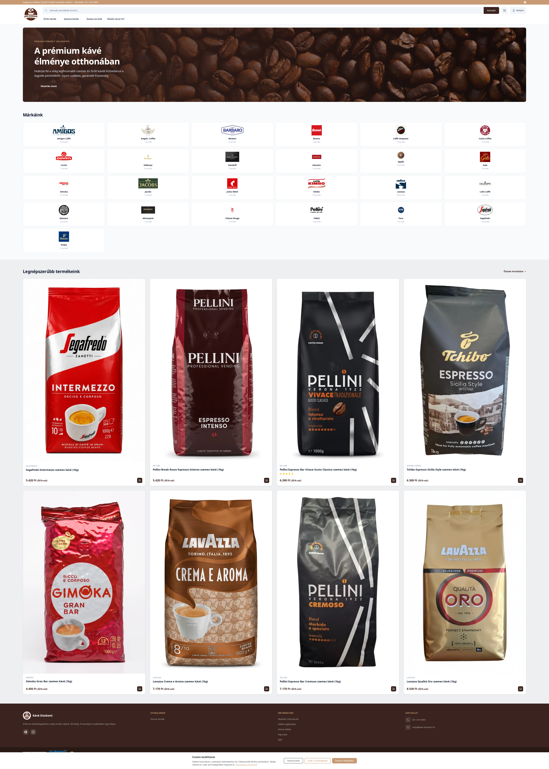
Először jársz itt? (116, 18)
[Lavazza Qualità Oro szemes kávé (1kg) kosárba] (520, 688)
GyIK (280, 739)
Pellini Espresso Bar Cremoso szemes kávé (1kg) (310, 681)
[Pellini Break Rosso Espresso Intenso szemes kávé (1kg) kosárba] (266, 480)
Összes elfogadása (344, 760)
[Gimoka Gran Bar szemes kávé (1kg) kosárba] (139, 688)
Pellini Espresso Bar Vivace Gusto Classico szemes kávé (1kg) (318, 469)
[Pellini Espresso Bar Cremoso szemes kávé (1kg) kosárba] (393, 688)
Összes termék (94, 18)
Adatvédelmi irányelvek (246, 764)
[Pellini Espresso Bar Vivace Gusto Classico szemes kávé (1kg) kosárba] (393, 480)
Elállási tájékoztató (287, 724)
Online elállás (284, 729)
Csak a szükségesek (318, 760)
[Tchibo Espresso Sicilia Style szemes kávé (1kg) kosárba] (520, 480)
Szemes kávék (71, 18)
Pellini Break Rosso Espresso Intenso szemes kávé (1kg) (188, 469)
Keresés (491, 10)
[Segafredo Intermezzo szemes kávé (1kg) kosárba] (139, 480)
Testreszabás (293, 760)
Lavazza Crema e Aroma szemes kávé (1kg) (180, 681)
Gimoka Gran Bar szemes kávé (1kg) (49, 681)
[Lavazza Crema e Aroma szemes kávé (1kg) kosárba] (266, 688)
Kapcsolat (282, 734)
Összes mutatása (513, 271)
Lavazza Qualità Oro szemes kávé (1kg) (432, 681)
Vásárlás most (49, 86)
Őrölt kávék (49, 18)
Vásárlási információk (288, 719)
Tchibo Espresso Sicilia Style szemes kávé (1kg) (436, 469)
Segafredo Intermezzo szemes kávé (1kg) (52, 470)
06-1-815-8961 (92, 2)
